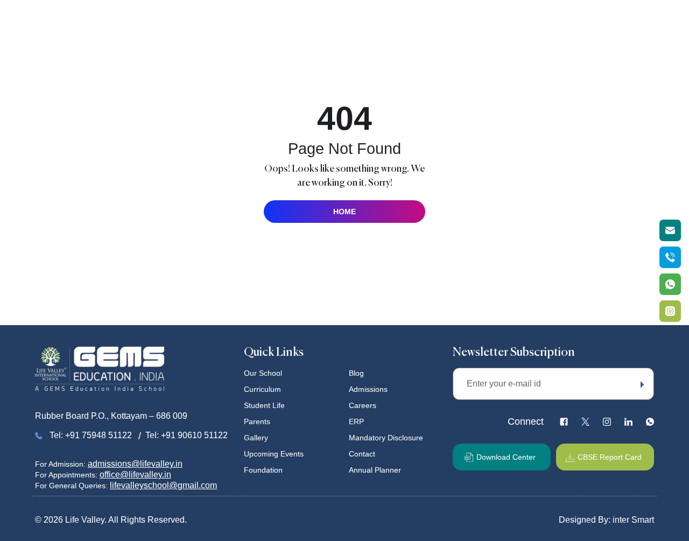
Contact (362, 453)
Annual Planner (375, 470)
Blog (356, 373)
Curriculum (320, 20)
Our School (270, 20)
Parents (416, 20)
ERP (356, 421)
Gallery (453, 20)
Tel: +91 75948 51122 (91, 435)
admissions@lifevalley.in (135, 463)
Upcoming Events (508, 20)
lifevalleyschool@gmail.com (163, 485)
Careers (362, 405)
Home (229, 20)
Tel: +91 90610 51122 (186, 435)
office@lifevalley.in (135, 474)
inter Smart (633, 519)
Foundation (570, 20)
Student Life (371, 20)
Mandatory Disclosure (386, 437)
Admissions (368, 389)
